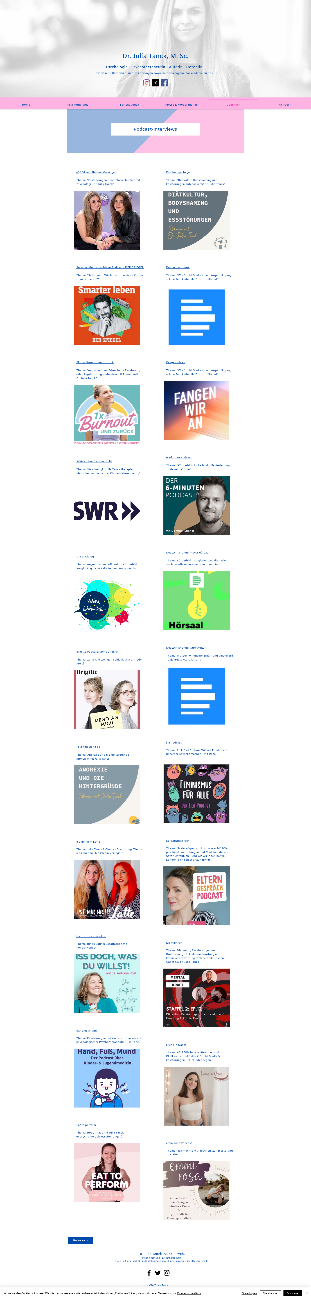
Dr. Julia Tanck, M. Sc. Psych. (162, 1254)
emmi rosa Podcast (179, 1143)
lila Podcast (174, 743)
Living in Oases (176, 1045)
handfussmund (86, 1031)
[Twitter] (158, 1273)
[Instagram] (146, 82)
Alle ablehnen (270, 1293)
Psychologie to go (178, 172)
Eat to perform (86, 1125)
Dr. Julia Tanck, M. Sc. (155, 56)
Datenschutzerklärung (189, 1293)
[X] (155, 82)
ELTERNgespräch (178, 841)
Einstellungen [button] (249, 1293)
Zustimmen (293, 1293)
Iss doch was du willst (91, 936)
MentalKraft (174, 943)
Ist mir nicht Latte (88, 842)
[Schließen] (307, 1293)
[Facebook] (164, 82)
